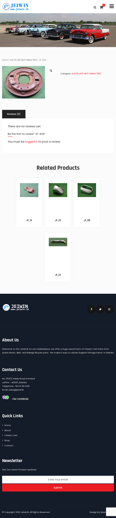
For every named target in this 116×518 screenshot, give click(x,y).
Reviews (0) (14, 114)
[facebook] (91, 309)
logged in (31, 142)
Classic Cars (10, 435)
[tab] (13, 114)
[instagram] (109, 309)
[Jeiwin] (16, 6)
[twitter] (100, 309)
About (7, 430)
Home (5, 60)
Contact (8, 445)
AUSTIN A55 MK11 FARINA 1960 (23, 60)
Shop (7, 440)
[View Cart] (101, 7)
